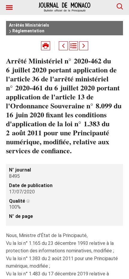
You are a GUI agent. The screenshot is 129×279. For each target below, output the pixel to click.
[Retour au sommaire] (73, 45)
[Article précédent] (63, 45)
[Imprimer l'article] (45, 45)
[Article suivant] (83, 45)
